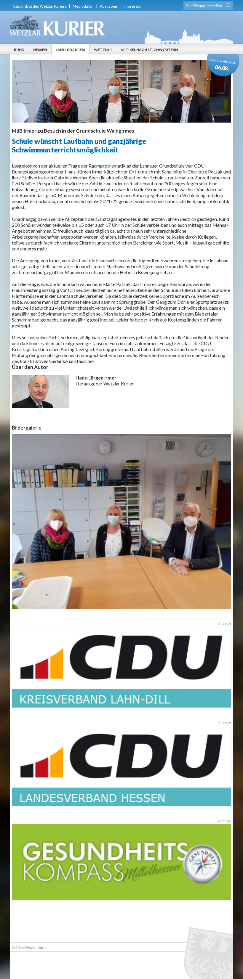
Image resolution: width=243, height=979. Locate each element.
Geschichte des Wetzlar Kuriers (39, 6)
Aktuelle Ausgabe (222, 64)
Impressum (133, 6)
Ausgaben (108, 6)
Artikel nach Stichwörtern (149, 49)
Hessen (40, 49)
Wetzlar (103, 49)
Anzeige (224, 623)
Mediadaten (83, 6)
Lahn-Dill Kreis (70, 49)
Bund (19, 49)
